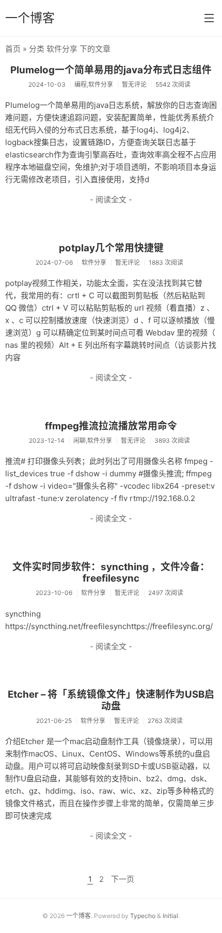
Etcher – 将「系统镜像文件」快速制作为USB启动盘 (111, 700)
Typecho (142, 916)
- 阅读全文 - (111, 199)
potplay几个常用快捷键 (111, 248)
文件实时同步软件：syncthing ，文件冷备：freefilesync (111, 573)
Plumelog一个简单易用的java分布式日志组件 (111, 70)
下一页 (122, 879)
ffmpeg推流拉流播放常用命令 (111, 426)
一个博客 (30, 17)
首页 (13, 49)
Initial (170, 916)
